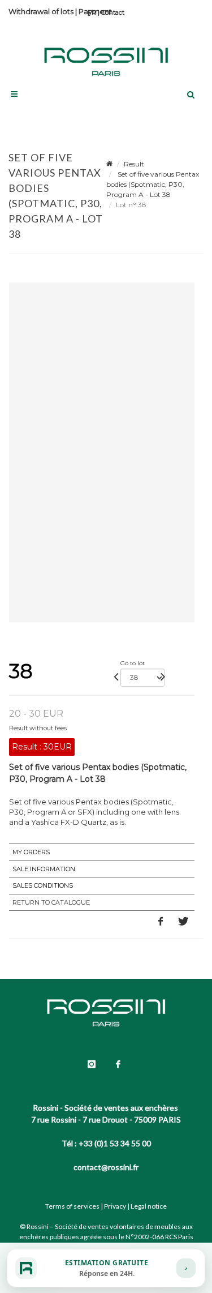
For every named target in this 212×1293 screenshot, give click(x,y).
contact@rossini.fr (106, 1167)
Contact (112, 12)
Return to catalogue (51, 902)
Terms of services (72, 1206)
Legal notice (149, 1206)
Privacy (115, 1206)
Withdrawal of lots (40, 11)
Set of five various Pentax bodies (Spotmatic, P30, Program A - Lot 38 (152, 184)
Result (134, 164)
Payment (95, 11)
